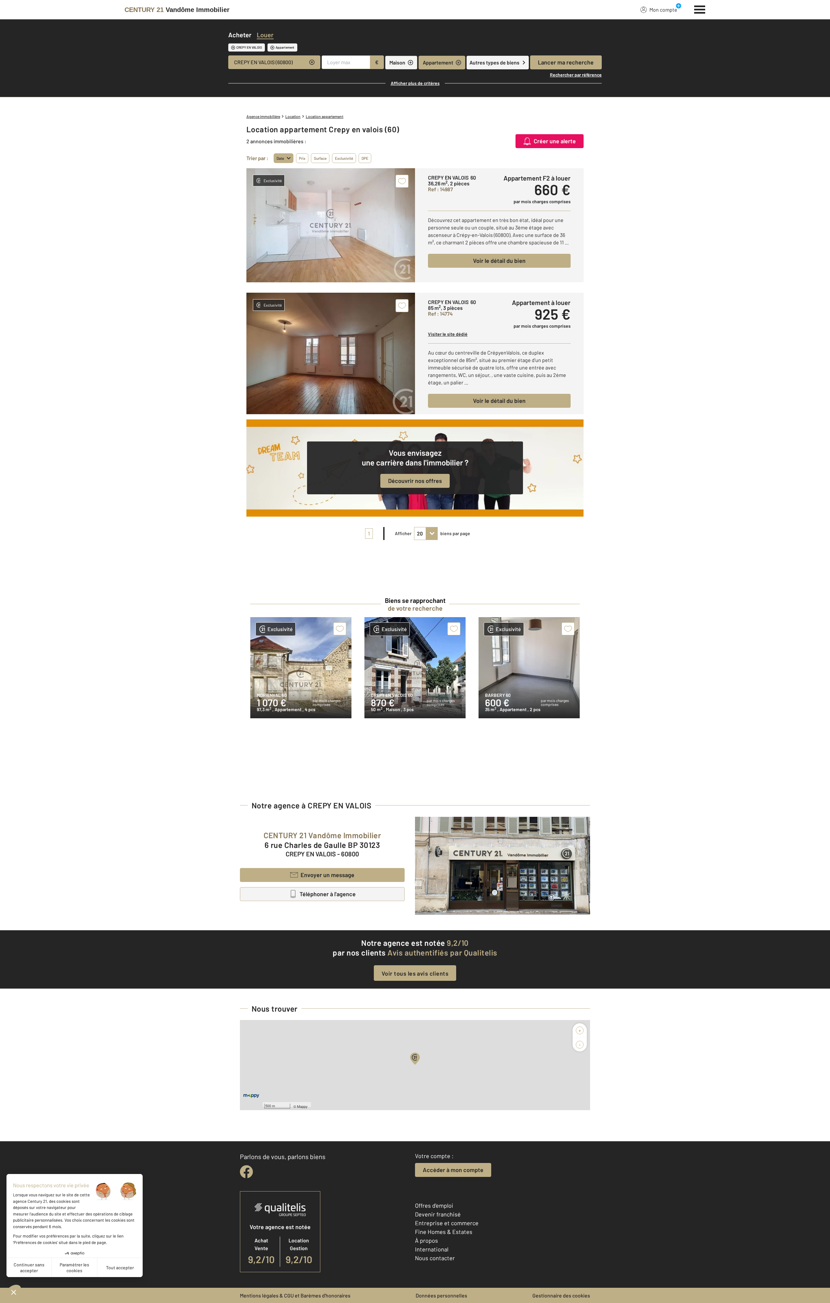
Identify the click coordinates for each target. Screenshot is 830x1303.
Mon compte (663, 9)
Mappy (302, 1106)
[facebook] (246, 1171)
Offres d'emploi (434, 1205)
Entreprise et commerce (447, 1223)
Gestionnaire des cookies (561, 1295)
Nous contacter (435, 1258)
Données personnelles (441, 1295)
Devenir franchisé (438, 1214)
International (431, 1249)
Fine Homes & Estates (443, 1231)
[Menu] (700, 9)
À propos (426, 1240)
